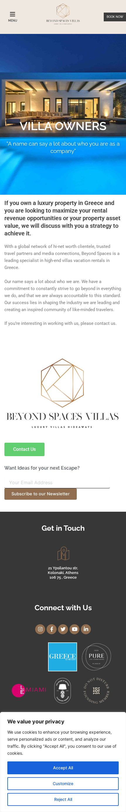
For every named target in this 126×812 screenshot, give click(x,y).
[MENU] (13, 14)
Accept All (63, 767)
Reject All (63, 799)
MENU (12, 20)
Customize (63, 783)
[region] (63, 762)
